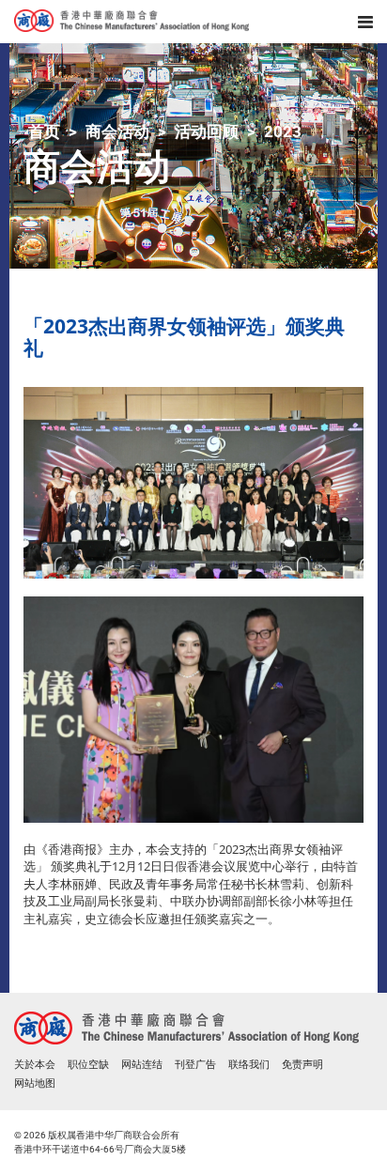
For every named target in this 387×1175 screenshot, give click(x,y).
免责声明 (302, 1065)
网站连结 (142, 1065)
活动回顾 (207, 131)
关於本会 (34, 1065)
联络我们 (249, 1065)
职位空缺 (88, 1065)
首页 (44, 131)
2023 (283, 131)
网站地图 (34, 1083)
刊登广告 (195, 1065)
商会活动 (117, 131)
